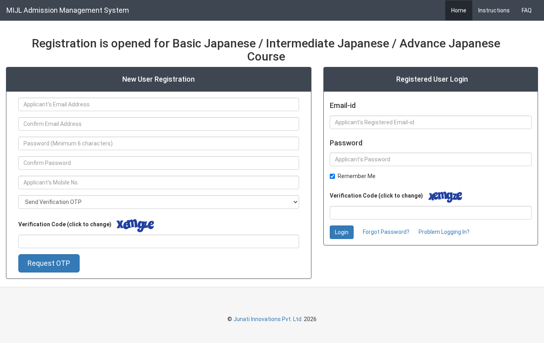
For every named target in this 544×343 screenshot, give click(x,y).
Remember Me (357, 176)
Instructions (494, 10)
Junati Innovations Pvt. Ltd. (268, 319)
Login (341, 232)
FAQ (527, 10)
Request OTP (48, 263)
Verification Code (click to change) (65, 224)
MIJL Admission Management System (67, 10)
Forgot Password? (386, 232)
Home (458, 10)
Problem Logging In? (444, 232)
